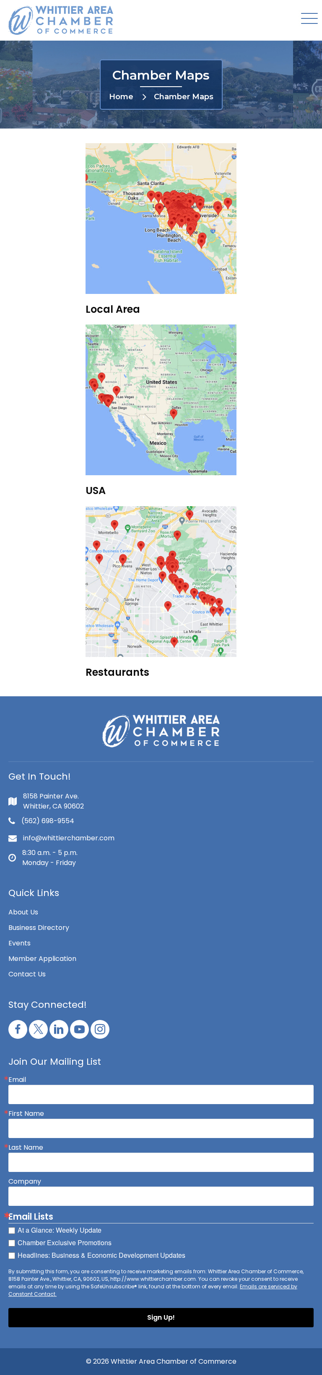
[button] (307, 19)
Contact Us (27, 974)
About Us (23, 912)
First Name (26, 1113)
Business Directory (38, 927)
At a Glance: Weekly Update (59, 1230)
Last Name (25, 1147)
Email (17, 1079)
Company (24, 1181)
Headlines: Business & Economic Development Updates (101, 1255)
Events (19, 943)
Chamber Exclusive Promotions (65, 1242)
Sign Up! (161, 1317)
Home (121, 96)
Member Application (42, 958)
